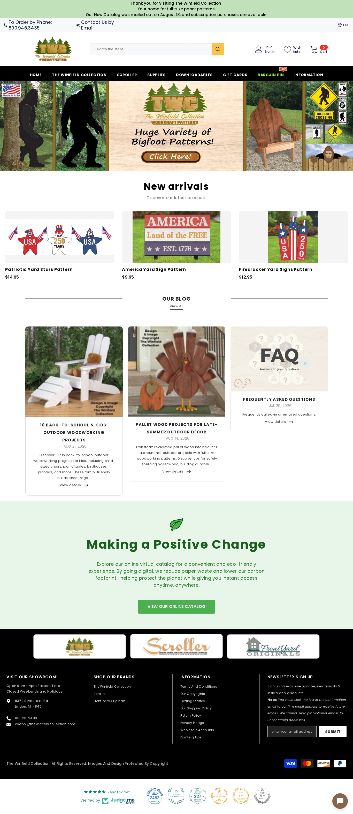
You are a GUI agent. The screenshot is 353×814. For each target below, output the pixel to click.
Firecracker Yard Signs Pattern (275, 269)
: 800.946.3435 (30, 25)
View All (176, 305)
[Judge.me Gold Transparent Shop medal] (219, 796)
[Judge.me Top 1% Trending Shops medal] (241, 796)
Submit (333, 731)
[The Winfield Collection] (80, 646)
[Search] (157, 49)
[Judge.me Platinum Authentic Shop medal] (176, 796)
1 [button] (169, 158)
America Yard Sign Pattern (154, 269)
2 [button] (176, 158)
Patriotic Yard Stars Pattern (39, 269)
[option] (176, 125)
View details (70, 484)
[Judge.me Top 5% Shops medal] (262, 796)
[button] (32, 125)
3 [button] (183, 158)
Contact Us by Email (97, 25)
